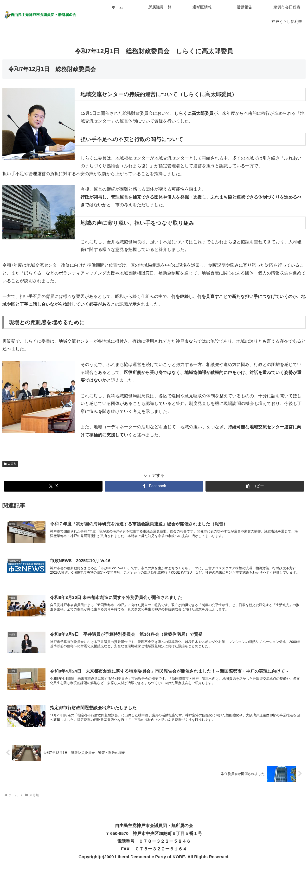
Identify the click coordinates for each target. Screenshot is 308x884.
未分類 (12, 464)
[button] (254, 486)
